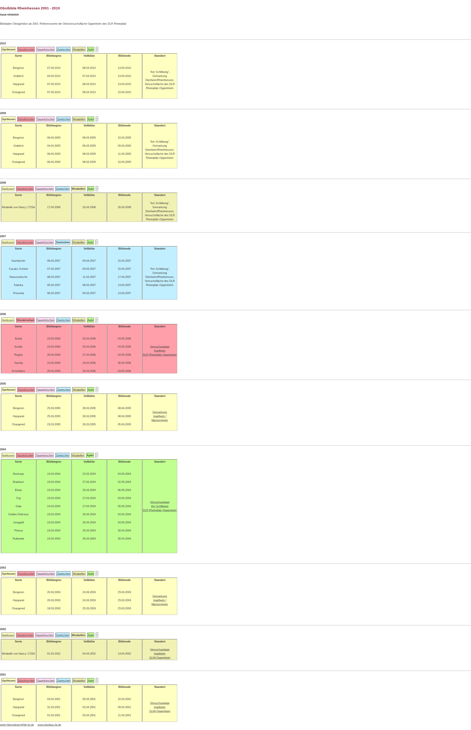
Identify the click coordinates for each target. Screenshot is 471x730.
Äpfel (91, 49)
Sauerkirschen (45, 49)
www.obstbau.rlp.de (49, 724)
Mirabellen (79, 49)
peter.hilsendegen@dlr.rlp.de (17, 724)
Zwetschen (63, 49)
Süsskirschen (26, 49)
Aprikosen (8, 188)
